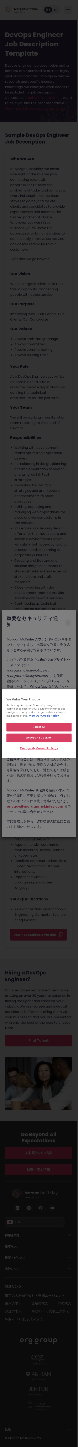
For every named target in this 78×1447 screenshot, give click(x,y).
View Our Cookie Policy (44, 715)
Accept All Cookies (39, 737)
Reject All (39, 727)
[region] (39, 723)
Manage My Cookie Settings (39, 748)
